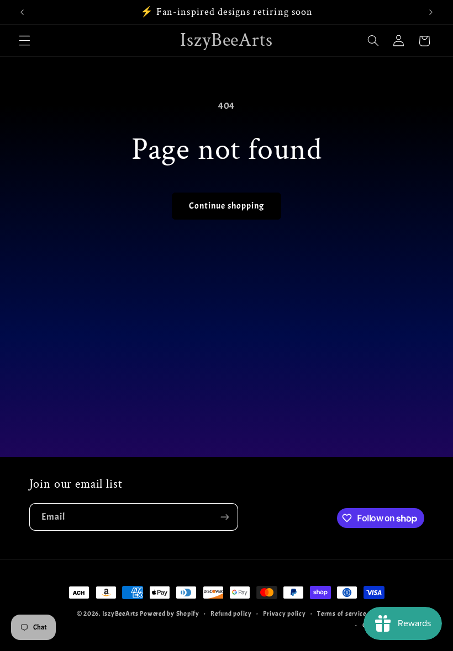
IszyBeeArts (120, 614)
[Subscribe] (224, 516)
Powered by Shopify (169, 614)
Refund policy (231, 614)
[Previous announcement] (22, 12)
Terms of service (341, 614)
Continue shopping (226, 205)
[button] (24, 41)
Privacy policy (284, 614)
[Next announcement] (431, 12)
